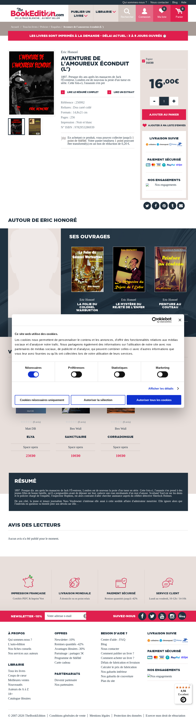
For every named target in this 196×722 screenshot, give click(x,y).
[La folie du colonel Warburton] (87, 269)
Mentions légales (100, 715)
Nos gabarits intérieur (114, 671)
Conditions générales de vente (67, 715)
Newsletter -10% (65, 639)
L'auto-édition (16, 644)
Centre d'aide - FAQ (113, 639)
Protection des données (128, 715)
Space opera (30, 447)
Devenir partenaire (66, 680)
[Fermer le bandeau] (180, 320)
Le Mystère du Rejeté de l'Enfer (129, 305)
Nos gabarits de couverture (117, 676)
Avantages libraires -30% (70, 648)
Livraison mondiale (75, 593)
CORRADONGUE (120, 436)
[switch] (76, 374)
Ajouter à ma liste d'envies (167, 125)
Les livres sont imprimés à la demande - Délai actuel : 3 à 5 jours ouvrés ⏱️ (98, 35)
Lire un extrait (123, 92)
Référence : (68, 102)
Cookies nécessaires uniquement (42, 400)
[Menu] (190, 686)
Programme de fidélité (68, 658)
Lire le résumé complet (83, 92)
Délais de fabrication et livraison (120, 662)
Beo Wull (75, 428)
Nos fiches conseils (19, 648)
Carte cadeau (62, 662)
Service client (167, 593)
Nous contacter (159, 2)
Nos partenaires (64, 684)
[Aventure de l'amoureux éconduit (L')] (31, 113)
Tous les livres (16, 671)
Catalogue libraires (19, 698)
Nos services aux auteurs (23, 653)
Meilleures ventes (18, 680)
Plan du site (108, 680)
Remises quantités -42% (69, 644)
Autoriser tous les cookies (154, 400)
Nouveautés (15, 684)
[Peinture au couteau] (170, 269)
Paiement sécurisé (121, 593)
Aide (183, 2)
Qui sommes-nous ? (134, 2)
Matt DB (30, 428)
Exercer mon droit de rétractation (165, 715)
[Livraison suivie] (164, 145)
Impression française (28, 593)
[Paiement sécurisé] (164, 166)
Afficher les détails (161, 388)
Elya (31, 436)
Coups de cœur (17, 675)
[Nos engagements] (164, 184)
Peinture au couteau (170, 305)
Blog (175, 2)
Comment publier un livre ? (117, 653)
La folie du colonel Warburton (87, 307)
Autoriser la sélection (98, 400)
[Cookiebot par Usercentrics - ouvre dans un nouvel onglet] (155, 320)
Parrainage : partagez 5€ (69, 653)
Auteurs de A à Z (18, 689)
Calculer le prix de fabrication (119, 667)
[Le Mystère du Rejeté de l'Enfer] (128, 269)
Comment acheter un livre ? (117, 658)
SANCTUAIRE (75, 436)
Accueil (15, 26)
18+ (10, 693)
